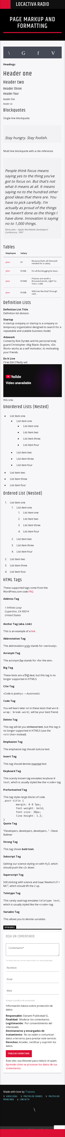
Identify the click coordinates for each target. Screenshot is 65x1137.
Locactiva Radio (32, 4)
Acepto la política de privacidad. (20, 1000)
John (8, 271)
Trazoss (30, 1091)
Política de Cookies (33, 1096)
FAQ (31, 591)
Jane (8, 262)
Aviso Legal (12, 1096)
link (33, 631)
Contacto (25, 1099)
